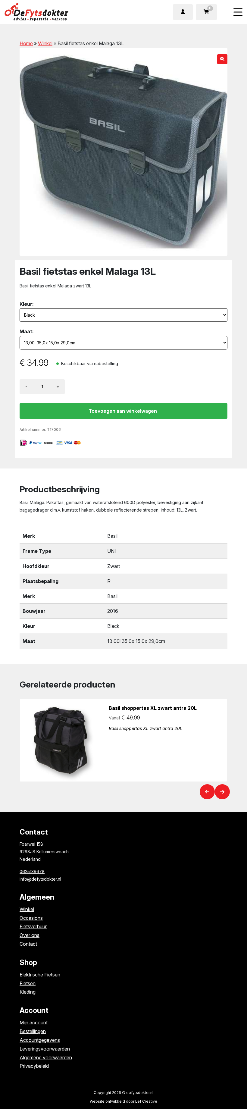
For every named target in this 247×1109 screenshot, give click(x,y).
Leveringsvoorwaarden (45, 1049)
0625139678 (32, 871)
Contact (28, 944)
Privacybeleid (34, 1066)
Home (26, 43)
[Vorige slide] (207, 791)
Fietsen (28, 983)
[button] (222, 59)
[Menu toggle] (237, 12)
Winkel (45, 43)
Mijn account (34, 1023)
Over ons (29, 935)
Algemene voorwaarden (46, 1057)
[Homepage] (56, 11)
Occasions (31, 918)
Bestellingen (33, 1031)
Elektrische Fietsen (40, 975)
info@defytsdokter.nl (40, 879)
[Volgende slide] (222, 791)
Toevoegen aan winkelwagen (123, 411)
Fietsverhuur (33, 926)
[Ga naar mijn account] (182, 12)
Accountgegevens (40, 1040)
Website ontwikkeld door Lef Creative (123, 1101)
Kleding (28, 992)
